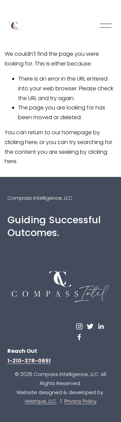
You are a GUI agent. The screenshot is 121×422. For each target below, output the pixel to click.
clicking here (21, 142)
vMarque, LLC (40, 401)
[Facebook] (79, 337)
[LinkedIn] (100, 326)
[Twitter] (90, 326)
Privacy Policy (80, 401)
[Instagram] (79, 326)
